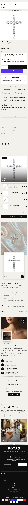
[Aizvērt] (25, 239)
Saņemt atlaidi (14, 263)
